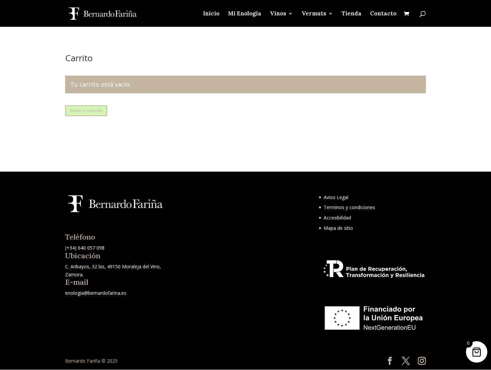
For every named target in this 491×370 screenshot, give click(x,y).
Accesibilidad (337, 217)
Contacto (383, 14)
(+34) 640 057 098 (85, 248)
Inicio (211, 14)
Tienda (351, 14)
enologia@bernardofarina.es (95, 293)
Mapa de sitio (338, 228)
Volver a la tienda (86, 110)
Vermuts (314, 14)
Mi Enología (244, 14)
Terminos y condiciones (349, 207)
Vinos (278, 14)
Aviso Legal (336, 197)
